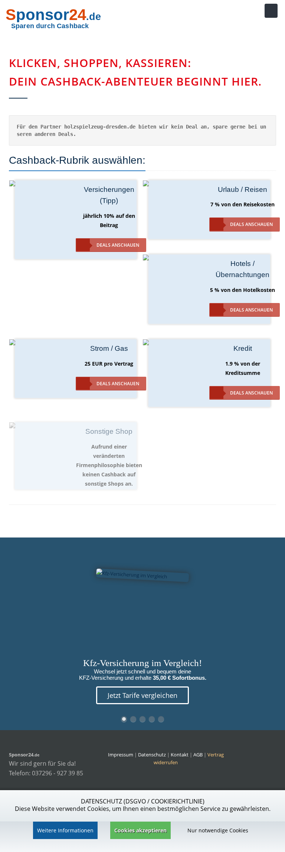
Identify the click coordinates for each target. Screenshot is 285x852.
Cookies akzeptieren (140, 830)
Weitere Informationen (65, 830)
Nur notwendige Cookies (217, 830)
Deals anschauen (117, 245)
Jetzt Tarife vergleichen (142, 695)
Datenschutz (152, 754)
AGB (198, 754)
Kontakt (180, 754)
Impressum (120, 754)
